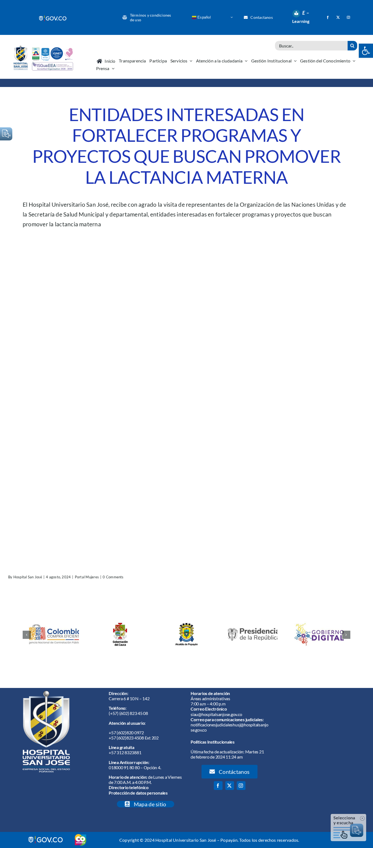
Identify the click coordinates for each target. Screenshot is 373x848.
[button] (27, 635)
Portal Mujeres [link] (87, 577)
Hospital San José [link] (27, 577)
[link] (53, 17)
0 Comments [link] (113, 577)
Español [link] (203, 17)
